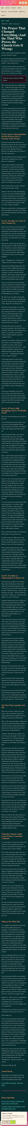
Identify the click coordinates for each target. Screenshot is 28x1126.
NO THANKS (6, 1122)
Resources (4, 11)
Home (2, 8)
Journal (7, 8)
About (19, 8)
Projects (13, 8)
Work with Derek (13, 11)
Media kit (22, 11)
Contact (3, 15)
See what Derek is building (9, 1083)
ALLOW (13, 1122)
